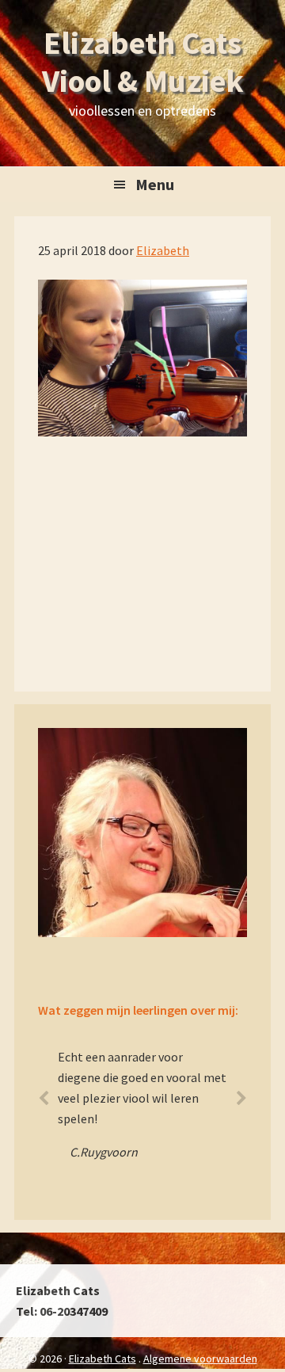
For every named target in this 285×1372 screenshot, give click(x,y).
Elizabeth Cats (102, 1358)
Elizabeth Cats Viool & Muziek (143, 62)
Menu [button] (154, 184)
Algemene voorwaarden (200, 1358)
